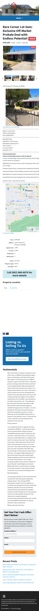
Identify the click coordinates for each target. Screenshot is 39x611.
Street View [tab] (13, 288)
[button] (3, 78)
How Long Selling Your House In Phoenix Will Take (18, 583)
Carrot (19, 608)
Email (6, 544)
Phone (6, 538)
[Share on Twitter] (7, 334)
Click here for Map (8, 233)
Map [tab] (5, 288)
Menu (18, 18)
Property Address (10, 531)
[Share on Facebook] (4, 334)
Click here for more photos (11, 127)
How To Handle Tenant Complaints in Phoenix (17, 580)
